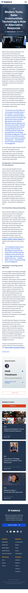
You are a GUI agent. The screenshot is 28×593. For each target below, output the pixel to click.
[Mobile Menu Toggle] (26, 2)
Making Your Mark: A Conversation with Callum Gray (13, 491)
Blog (14, 8)
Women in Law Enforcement (16, 466)
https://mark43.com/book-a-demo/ (15, 347)
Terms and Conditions (7, 582)
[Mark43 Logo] (6, 2)
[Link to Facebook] (10, 532)
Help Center (8, 583)
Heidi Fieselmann (11, 31)
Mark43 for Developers (17, 583)
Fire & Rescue (8, 435)
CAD (5, 435)
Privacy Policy (15, 582)
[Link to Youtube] (14, 532)
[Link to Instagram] (21, 532)
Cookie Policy (22, 582)
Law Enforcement (6, 351)
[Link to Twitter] (7, 532)
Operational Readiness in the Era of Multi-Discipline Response (14, 430)
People (12, 496)
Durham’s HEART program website (12, 239)
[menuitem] (7, 546)
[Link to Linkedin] (17, 532)
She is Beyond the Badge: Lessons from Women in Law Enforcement (12, 460)
